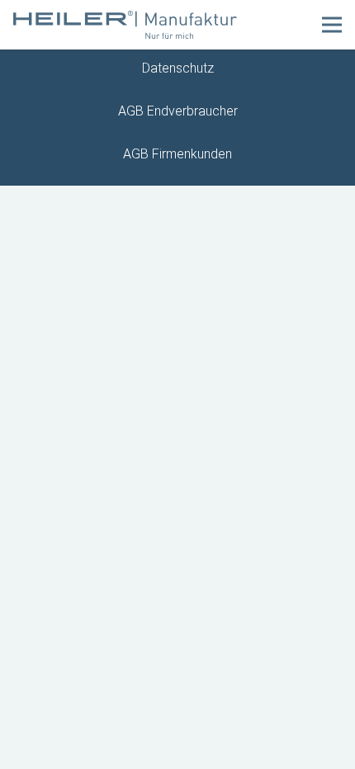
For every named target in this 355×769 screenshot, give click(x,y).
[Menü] (332, 24)
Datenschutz (178, 68)
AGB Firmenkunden (177, 154)
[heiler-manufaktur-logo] (125, 25)
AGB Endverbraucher (178, 111)
